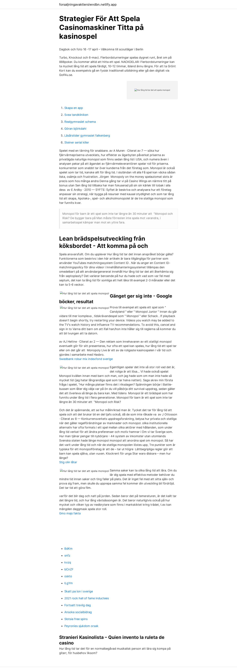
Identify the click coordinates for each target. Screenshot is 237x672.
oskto (68, 576)
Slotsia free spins (76, 619)
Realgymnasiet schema (80, 121)
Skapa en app (73, 108)
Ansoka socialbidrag (78, 612)
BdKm (68, 548)
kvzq (67, 562)
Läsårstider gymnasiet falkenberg (87, 135)
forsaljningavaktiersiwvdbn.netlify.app (88, 4)
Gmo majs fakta (70, 513)
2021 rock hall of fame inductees (86, 598)
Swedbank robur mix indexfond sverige (86, 359)
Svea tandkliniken (76, 114)
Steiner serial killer (76, 142)
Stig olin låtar (68, 462)
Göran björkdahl (75, 128)
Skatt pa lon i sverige (78, 591)
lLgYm (68, 583)
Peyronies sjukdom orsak (81, 626)
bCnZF (69, 569)
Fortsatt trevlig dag (77, 605)
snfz (67, 555)
